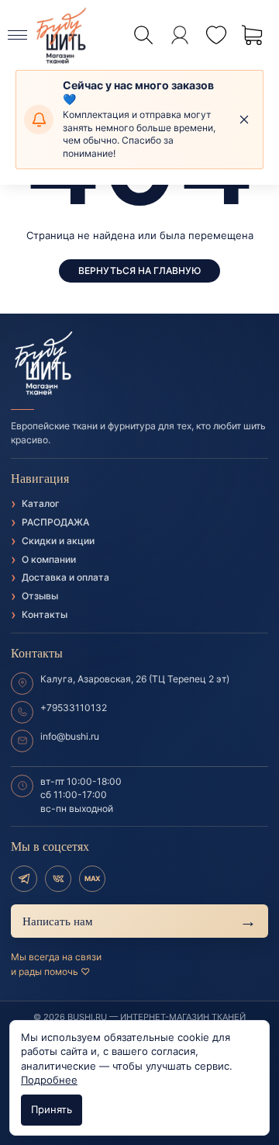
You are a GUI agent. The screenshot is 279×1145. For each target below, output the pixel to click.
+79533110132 (73, 707)
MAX (92, 878)
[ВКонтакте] (58, 879)
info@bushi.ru (69, 736)
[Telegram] (24, 879)
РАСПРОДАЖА (55, 522)
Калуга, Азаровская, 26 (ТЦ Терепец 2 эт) (134, 679)
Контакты (44, 614)
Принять (51, 1109)
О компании (49, 559)
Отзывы (40, 596)
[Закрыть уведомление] (244, 119)
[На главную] (139, 364)
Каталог (41, 503)
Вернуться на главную (139, 270)
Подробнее (49, 1080)
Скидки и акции (58, 540)
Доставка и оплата (65, 577)
